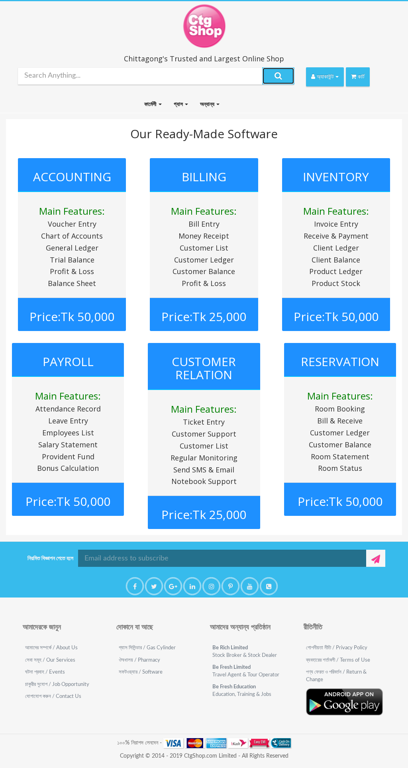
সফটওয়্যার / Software (141, 672)
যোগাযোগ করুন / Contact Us (53, 696)
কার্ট (360, 77)
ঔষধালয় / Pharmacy (139, 660)
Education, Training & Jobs (241, 690)
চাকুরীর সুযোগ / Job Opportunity (57, 684)
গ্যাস (179, 104)
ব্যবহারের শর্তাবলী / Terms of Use (338, 660)
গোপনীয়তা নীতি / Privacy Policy (336, 647)
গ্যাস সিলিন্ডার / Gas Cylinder (147, 647)
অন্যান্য (208, 104)
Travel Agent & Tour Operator (245, 671)
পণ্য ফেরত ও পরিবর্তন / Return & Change (336, 676)
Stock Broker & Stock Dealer (244, 651)
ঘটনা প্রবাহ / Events (45, 672)
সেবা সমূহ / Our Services (50, 660)
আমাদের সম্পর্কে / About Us (51, 647)
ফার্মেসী (151, 104)
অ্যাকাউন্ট (325, 77)
